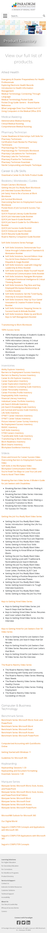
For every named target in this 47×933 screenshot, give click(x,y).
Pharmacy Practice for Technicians (16, 159)
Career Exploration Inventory (14, 381)
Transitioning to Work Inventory (16, 438)
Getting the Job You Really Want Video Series (21, 516)
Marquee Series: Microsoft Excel (15, 801)
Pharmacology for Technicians (15, 147)
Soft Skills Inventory (10, 430)
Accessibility (5, 897)
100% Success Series (10, 330)
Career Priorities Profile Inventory (16, 392)
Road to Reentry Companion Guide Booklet (20, 236)
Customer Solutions (8, 890)
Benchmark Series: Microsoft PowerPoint (20, 735)
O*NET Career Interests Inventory (17, 415)
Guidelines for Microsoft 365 (14, 758)
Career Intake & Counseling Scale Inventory (21, 386)
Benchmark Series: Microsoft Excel (16, 729)
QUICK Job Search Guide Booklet (16, 219)
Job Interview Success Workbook (16, 190)
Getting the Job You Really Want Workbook (20, 187)
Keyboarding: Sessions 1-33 (13, 767)
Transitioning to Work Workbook (16, 324)
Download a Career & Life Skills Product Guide (22, 175)
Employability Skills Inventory (14, 395)
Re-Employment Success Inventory (17, 424)
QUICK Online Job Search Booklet (16, 231)
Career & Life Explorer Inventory (16, 378)
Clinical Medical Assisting (12, 123)
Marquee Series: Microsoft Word (16, 798)
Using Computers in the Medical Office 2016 (21, 111)
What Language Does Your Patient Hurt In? (21, 108)
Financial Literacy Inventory (13, 398)
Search (44, 15)
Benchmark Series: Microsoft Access (17, 732)
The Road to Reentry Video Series (16, 665)
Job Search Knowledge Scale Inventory (18, 407)
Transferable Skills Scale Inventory (17, 436)
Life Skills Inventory (10, 412)
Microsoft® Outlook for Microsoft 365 (18, 815)
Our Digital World (9, 821)
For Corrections (6, 869)
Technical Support (7, 894)
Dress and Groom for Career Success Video (20, 457)
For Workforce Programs (9, 873)
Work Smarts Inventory (12, 444)
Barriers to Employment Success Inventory (20, 372)
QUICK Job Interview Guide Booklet (17, 216)
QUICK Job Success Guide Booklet (16, 228)
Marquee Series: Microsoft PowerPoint (18, 807)
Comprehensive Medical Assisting (16, 126)
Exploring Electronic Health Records (17, 85)
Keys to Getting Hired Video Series (16, 601)
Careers (4, 911)
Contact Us (5, 883)
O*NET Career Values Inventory (15, 418)
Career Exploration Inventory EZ (16, 384)
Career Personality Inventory (14, 389)
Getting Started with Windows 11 (16, 752)
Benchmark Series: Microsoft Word (17, 726)
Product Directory (7, 876)
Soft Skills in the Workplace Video (16, 465)
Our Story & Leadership (9, 904)
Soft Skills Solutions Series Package (17, 242)
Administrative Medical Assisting (15, 120)
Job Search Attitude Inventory (14, 404)
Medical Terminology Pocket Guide (17, 99)
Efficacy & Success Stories (10, 908)
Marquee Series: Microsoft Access (16, 804)
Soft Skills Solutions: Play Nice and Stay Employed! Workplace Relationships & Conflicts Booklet (22, 288)
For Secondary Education (9, 866)
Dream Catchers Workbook (13, 184)
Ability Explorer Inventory (12, 369)
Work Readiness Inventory (13, 441)
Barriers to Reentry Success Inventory (18, 375)
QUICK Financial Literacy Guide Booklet (19, 213)
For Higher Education (8, 862)
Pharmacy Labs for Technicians (15, 156)
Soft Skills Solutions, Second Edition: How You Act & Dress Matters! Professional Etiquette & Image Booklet (23, 259)
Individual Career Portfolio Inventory (18, 401)
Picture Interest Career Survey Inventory (19, 421)
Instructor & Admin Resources (11, 887)
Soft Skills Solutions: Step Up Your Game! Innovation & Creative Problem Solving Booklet (23, 302)
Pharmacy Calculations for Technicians (18, 153)
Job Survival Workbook (11, 199)
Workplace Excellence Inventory (15, 447)
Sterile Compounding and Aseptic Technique (21, 165)
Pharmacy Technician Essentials (15, 162)
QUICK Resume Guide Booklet (14, 234)
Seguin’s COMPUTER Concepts (15, 844)
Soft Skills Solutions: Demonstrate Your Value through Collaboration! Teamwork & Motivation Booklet (24, 250)
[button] (5, 16)
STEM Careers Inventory (12, 433)
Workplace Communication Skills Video (18, 468)
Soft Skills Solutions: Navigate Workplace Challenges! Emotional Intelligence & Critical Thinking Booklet (25, 279)
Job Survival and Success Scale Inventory (19, 410)
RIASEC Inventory (9, 427)
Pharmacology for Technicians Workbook (20, 150)
